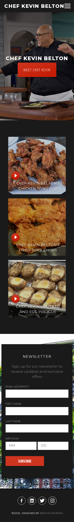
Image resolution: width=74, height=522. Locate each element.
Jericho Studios (51, 513)
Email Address (17, 386)
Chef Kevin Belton (34, 6)
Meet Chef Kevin (37, 69)
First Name (13, 403)
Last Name (13, 421)
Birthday (12, 438)
